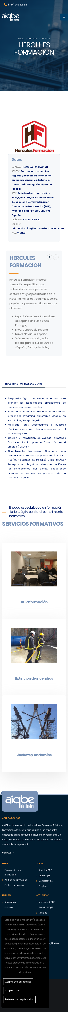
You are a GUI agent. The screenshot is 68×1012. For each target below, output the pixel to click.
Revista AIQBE (46, 907)
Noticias (43, 912)
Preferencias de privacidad (19, 999)
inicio (21, 38)
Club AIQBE (44, 875)
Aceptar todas (12, 990)
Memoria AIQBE (47, 902)
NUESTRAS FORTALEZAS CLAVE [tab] (23, 383)
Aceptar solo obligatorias (18, 981)
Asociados (10, 902)
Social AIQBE (45, 870)
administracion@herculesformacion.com (38, 228)
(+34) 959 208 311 (17, 4)
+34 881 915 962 (31, 219)
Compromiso (46, 880)
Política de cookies (14, 885)
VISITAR (21, 232)
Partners (33, 38)
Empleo (42, 886)
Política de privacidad (16, 880)
